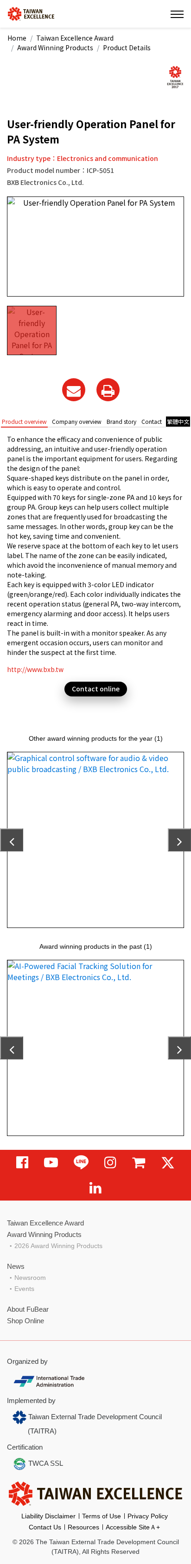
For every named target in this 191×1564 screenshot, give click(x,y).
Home (16, 37)
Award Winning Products (55, 47)
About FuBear (28, 1309)
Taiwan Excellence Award (75, 37)
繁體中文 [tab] (178, 421)
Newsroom (30, 1277)
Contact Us (45, 1527)
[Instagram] (110, 1162)
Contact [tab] (151, 421)
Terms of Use (101, 1516)
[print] (108, 389)
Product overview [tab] (24, 421)
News (16, 1266)
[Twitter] (168, 1162)
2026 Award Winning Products (58, 1246)
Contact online (96, 688)
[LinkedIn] (95, 1187)
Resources (83, 1527)
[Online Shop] (138, 1162)
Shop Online (25, 1320)
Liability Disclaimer (48, 1516)
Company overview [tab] (77, 421)
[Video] (51, 1162)
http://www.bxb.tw (35, 669)
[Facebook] (22, 1162)
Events (24, 1288)
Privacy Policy (147, 1516)
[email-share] (73, 389)
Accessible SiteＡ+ (133, 1527)
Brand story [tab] (121, 421)
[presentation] (11, 839)
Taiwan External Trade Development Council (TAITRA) (94, 1424)
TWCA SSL (44, 1463)
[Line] (81, 1162)
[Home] (31, 13)
